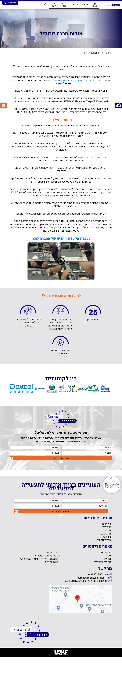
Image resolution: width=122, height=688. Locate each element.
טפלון (108, 555)
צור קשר (54, 5)
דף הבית (95, 5)
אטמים (107, 559)
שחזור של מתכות (85, 80)
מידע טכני (64, 5)
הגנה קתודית (51, 562)
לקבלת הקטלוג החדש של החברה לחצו (61, 238)
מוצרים (75, 5)
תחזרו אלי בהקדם (61, 458)
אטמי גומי (105, 552)
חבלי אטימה (52, 552)
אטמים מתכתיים (102, 562)
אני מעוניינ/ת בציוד (61, 511)
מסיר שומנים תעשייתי (46, 555)
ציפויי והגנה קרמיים (65, 80)
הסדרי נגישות (104, 540)
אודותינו (85, 5)
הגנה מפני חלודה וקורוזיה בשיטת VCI (38, 559)
